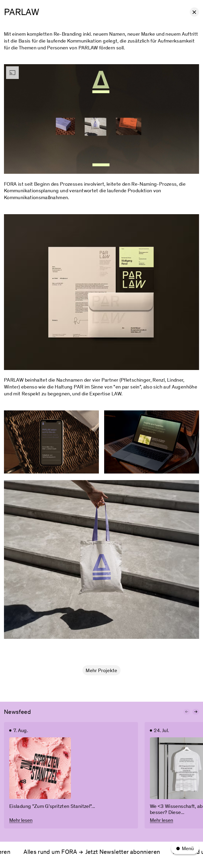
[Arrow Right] (195, 712)
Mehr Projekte (101, 670)
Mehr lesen (21, 820)
